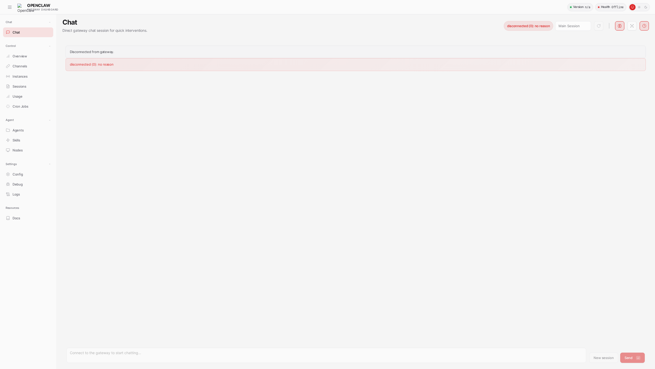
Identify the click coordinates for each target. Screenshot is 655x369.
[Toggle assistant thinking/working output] (619, 25)
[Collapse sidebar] (9, 7)
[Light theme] (639, 7)
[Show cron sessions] (644, 25)
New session (604, 358)
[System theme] (632, 7)
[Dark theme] (646, 7)
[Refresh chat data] (598, 25)
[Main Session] (573, 26)
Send (632, 358)
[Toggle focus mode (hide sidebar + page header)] (632, 25)
